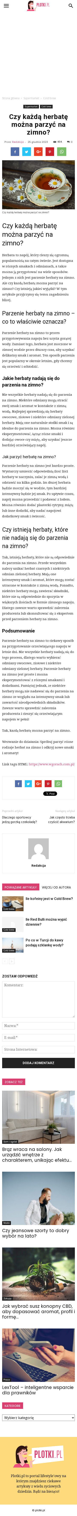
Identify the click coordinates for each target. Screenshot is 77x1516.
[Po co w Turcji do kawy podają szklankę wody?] (13, 945)
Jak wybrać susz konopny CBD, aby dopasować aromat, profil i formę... (38, 1311)
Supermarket (31, 106)
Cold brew (46, 106)
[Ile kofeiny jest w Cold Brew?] (13, 903)
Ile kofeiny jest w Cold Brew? (49, 898)
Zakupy (7, 1298)
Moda (6, 1223)
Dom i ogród (10, 1141)
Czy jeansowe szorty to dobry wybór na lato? (35, 1233)
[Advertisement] (38, 53)
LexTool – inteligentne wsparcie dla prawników (38, 1390)
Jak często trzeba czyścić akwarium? (61, 819)
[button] (71, 6)
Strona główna (10, 98)
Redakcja (18, 142)
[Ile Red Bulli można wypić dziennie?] (13, 924)
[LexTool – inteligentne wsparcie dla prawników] (38, 1355)
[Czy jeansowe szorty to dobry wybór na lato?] (38, 1198)
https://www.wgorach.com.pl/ (52, 764)
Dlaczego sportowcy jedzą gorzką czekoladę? (19, 819)
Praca (6, 1379)
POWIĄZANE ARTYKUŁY (21, 887)
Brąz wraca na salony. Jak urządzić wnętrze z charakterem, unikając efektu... (37, 1154)
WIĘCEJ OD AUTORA (56, 887)
